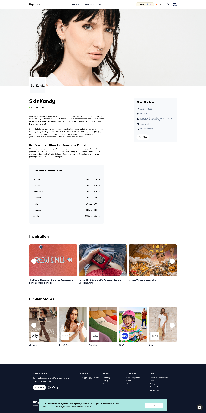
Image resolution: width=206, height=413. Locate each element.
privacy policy (58, 407)
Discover (141, 4)
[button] (200, 407)
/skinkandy (145, 124)
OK (154, 405)
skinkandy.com (146, 129)
